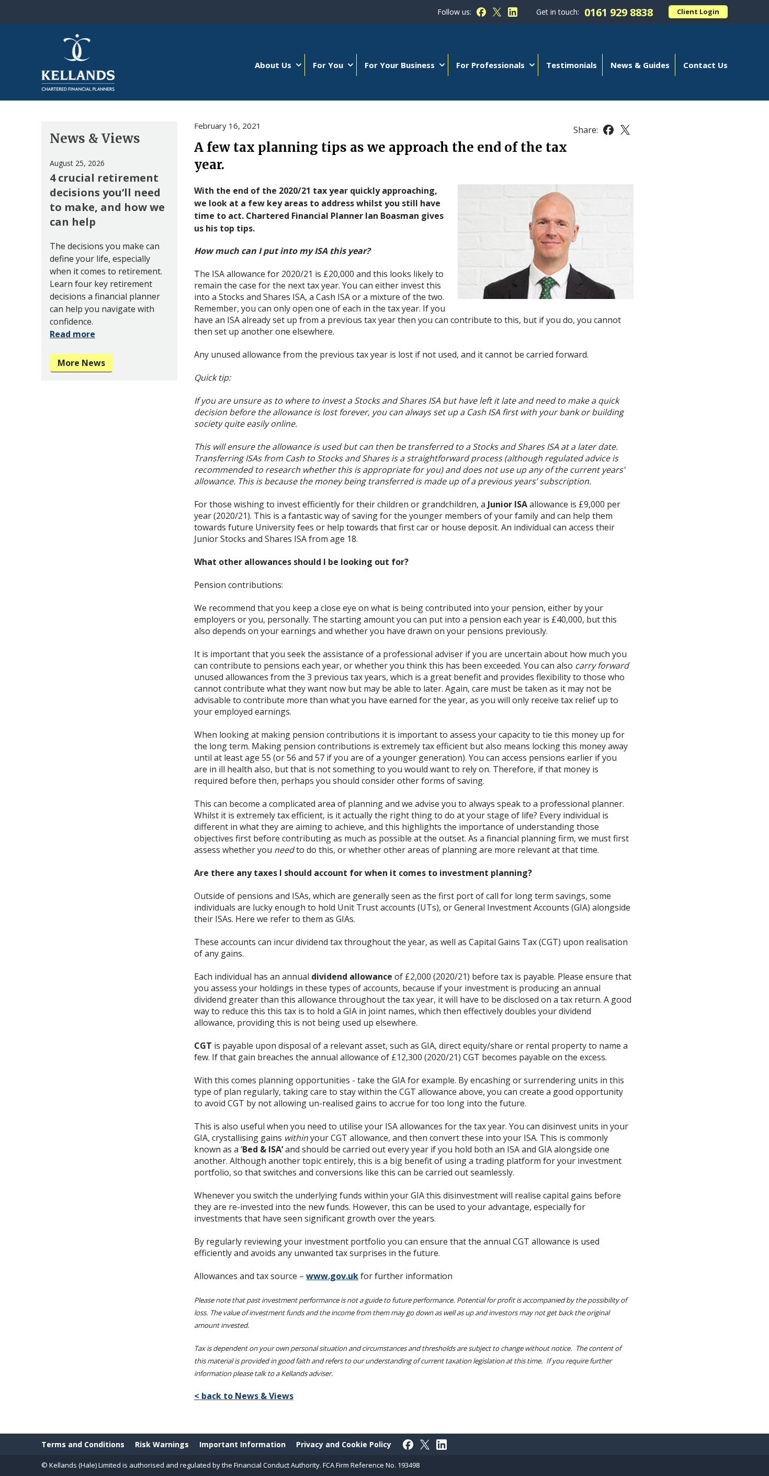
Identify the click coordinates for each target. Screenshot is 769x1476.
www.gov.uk (332, 1276)
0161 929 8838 (618, 12)
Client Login (698, 11)
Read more (72, 334)
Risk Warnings (162, 1444)
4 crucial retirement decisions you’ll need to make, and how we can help (107, 200)
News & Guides (640, 65)
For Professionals (490, 65)
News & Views (95, 138)
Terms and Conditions (83, 1444)
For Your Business (400, 65)
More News (81, 363)
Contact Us (705, 65)
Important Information (242, 1444)
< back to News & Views (243, 1396)
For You (328, 65)
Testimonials (571, 65)
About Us (273, 65)
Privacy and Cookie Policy (343, 1444)
